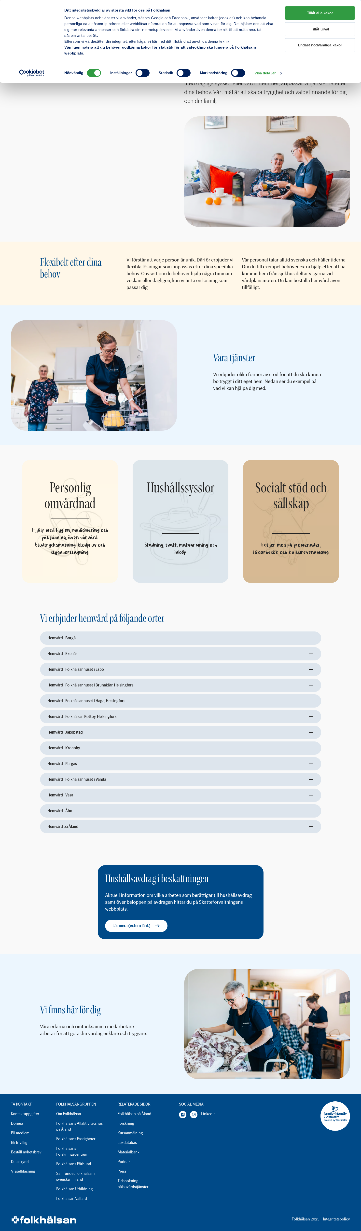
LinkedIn (208, 1113)
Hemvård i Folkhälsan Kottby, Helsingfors (81, 716)
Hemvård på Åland (62, 826)
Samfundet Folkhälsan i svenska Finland (75, 1176)
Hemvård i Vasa (60, 795)
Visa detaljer (265, 73)
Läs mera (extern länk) (131, 925)
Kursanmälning (130, 1133)
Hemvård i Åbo (59, 810)
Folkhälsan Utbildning (74, 1189)
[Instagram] (193, 1114)
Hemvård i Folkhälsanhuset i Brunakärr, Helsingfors (90, 685)
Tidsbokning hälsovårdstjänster (133, 1183)
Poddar (124, 1161)
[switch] (143, 73)
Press (122, 1171)
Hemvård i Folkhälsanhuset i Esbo (75, 669)
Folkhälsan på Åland (134, 1113)
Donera (17, 1123)
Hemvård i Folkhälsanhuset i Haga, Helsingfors (86, 700)
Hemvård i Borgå (61, 638)
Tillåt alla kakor (320, 13)
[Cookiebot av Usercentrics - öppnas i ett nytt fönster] (31, 73)
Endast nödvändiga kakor (320, 45)
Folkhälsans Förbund (73, 1164)
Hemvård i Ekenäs (62, 653)
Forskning (126, 1123)
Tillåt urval (320, 29)
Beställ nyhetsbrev (26, 1152)
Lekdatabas (127, 1142)
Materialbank (128, 1152)
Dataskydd (20, 1161)
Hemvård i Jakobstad (65, 732)
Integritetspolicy (336, 1219)
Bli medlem (20, 1133)
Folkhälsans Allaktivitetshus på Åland (79, 1126)
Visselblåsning (23, 1171)
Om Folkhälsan (68, 1113)
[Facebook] (182, 1114)
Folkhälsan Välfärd (71, 1198)
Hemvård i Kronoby (63, 748)
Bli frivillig (19, 1142)
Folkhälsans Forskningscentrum (72, 1151)
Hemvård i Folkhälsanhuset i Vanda (76, 779)
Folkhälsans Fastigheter (75, 1138)
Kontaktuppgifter (25, 1113)
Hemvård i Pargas (62, 763)
